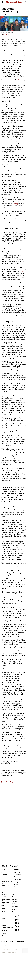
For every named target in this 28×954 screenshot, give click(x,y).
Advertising (4, 920)
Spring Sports (17, 876)
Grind (3, 908)
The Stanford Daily (10, 866)
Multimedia (15, 892)
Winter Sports (17, 874)
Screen (16, 882)
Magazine (15, 906)
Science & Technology (7, 881)
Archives (14, 909)
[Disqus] (14, 803)
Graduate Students (6, 879)
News (3, 869)
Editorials (3, 897)
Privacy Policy (4, 945)
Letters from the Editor (5, 899)
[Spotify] (16, 926)
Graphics (14, 901)
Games (3, 914)
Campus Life (4, 876)
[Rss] (18, 926)
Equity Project (5, 885)
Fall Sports (17, 872)
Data (2, 883)
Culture (16, 884)
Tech (13, 903)
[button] (7, 782)
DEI (2, 935)
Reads (16, 889)
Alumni (3, 918)
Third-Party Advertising (7, 927)
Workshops (4, 923)
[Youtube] (18, 920)
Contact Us (21, 945)
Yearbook (3, 925)
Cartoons (14, 899)
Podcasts (14, 897)
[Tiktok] (18, 923)
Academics (4, 874)
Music (15, 886)
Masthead (4, 933)
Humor (3, 911)
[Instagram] (18, 916)
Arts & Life (17, 879)
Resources (15, 912)
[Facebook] (16, 920)
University (3, 872)
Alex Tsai (6, 34)
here (19, 45)
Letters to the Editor (5, 903)
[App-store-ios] (16, 930)
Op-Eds (3, 905)
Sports (16, 869)
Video (13, 894)
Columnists (4, 894)
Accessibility (13, 945)
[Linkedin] (16, 923)
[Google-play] (18, 930)
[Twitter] (16, 916)
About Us (4, 930)
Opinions (4, 892)
